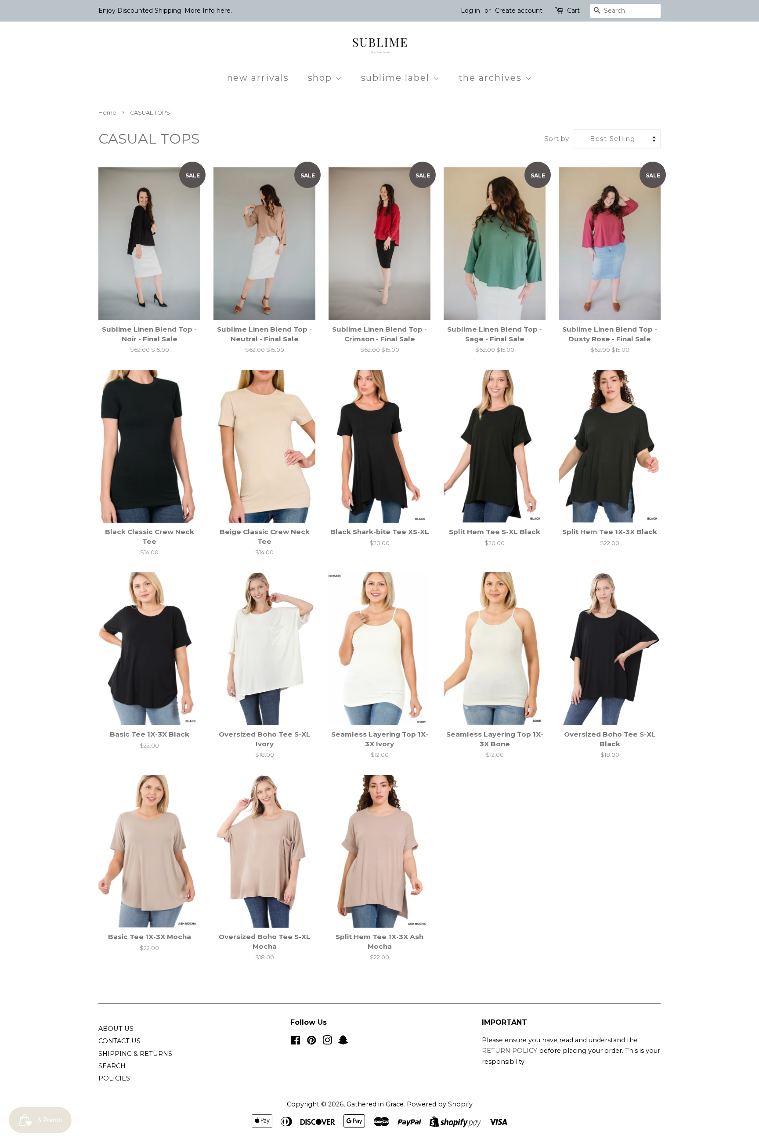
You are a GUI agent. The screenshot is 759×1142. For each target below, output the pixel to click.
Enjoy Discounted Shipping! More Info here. (165, 10)
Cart (573, 10)
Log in (470, 10)
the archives (492, 77)
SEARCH (112, 1066)
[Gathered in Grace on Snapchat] (343, 1042)
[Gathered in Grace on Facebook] (295, 1042)
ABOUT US (116, 1029)
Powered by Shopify (440, 1104)
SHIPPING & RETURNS (135, 1054)
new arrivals (258, 77)
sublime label (397, 77)
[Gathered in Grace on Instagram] (327, 1042)
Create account (518, 10)
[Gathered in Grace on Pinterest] (311, 1042)
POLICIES (114, 1078)
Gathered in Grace (375, 1104)
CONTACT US (119, 1041)
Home (107, 112)
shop (322, 77)
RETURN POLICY (510, 1051)
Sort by (556, 138)
